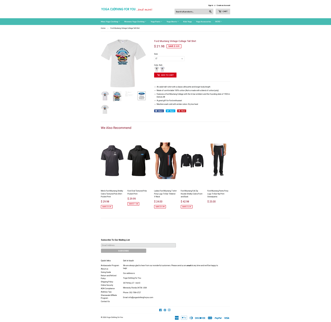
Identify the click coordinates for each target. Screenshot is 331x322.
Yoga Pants (156, 21)
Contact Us (105, 301)
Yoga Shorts (172, 21)
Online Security (107, 285)
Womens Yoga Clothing (134, 21)
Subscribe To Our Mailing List (115, 240)
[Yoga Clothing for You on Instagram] (169, 310)
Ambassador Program (110, 265)
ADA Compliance (108, 288)
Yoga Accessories (203, 21)
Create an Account (223, 5)
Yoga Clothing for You (115, 317)
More (217, 22)
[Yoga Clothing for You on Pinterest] (165, 310)
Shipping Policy (107, 282)
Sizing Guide (106, 272)
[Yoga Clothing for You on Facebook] (160, 310)
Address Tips (106, 292)
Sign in (210, 5)
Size (156, 54)
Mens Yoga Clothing (109, 21)
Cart (225, 11)
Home (103, 28)
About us (104, 269)
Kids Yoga (187, 21)
